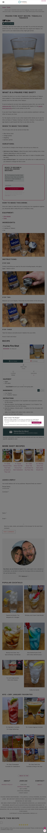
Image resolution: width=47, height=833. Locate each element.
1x (38, 390)
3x (42, 390)
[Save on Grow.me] (7, 21)
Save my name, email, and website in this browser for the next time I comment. (23, 527)
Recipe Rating (6, 486)
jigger (5, 218)
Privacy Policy (7, 784)
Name (4, 513)
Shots (8, 7)
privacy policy (7, 195)
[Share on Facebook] (6, 21)
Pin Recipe (35, 361)
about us (24, 576)
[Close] (1, 822)
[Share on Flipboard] (5, 21)
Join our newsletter (19, 433)
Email (4, 518)
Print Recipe (14, 361)
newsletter (21, 786)
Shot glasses (7, 216)
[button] (3, 348)
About (40, 784)
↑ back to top (23, 775)
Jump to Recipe (9, 23)
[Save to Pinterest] (3, 21)
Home (4, 7)
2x (40, 390)
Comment (5, 492)
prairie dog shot (6, 106)
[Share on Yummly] (9, 21)
